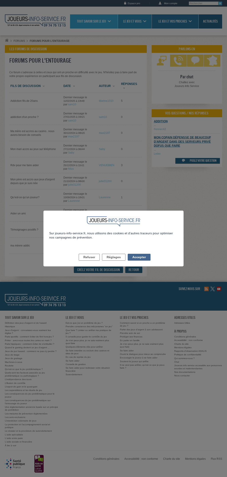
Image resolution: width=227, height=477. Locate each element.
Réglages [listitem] (114, 257)
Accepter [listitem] (139, 257)
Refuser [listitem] (89, 257)
